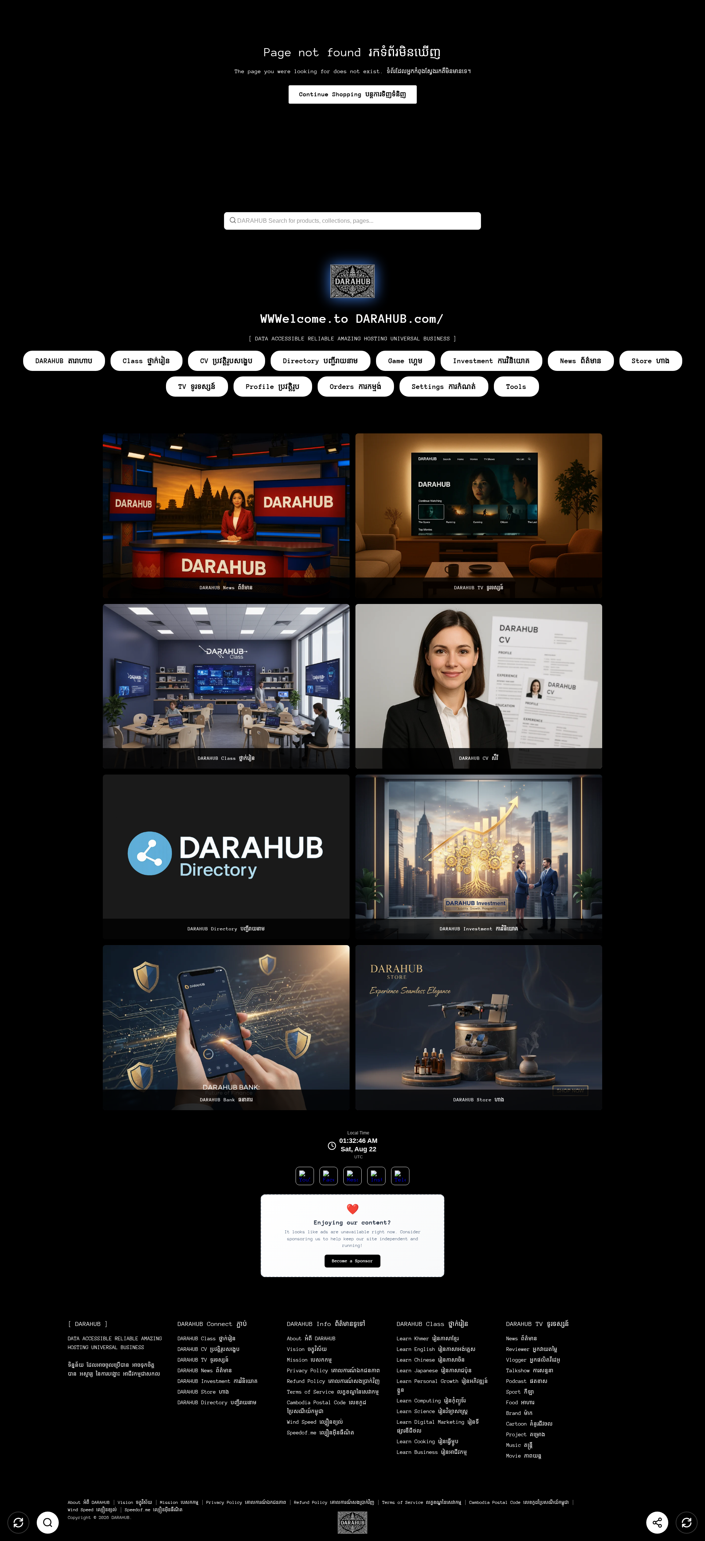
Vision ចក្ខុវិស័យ (307, 1349)
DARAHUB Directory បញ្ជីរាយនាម (217, 1402)
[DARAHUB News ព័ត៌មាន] (226, 515)
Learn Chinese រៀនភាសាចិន (431, 1360)
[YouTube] (305, 1176)
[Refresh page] (687, 1523)
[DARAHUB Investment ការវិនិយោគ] (478, 857)
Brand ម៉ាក (519, 1413)
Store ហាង (651, 361)
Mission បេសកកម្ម (309, 1360)
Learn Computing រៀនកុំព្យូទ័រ (431, 1401)
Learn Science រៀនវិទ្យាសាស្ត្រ (432, 1411)
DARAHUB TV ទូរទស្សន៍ (203, 1360)
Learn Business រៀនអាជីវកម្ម (432, 1452)
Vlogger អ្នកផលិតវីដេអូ (533, 1360)
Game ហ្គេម (405, 361)
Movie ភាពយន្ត (524, 1456)
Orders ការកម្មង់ (356, 386)
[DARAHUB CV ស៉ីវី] (478, 686)
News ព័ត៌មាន (580, 361)
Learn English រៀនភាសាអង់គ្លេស (436, 1349)
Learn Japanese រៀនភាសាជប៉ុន (434, 1370)
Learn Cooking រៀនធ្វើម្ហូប (428, 1441)
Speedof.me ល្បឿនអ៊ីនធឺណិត (320, 1432)
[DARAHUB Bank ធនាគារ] (226, 1027)
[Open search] (48, 1523)
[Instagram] (376, 1176)
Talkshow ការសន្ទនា (529, 1370)
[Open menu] (352, 1523)
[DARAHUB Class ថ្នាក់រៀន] (226, 686)
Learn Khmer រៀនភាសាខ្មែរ (428, 1338)
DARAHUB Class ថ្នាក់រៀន (207, 1338)
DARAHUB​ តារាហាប (64, 361)
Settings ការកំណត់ (444, 386)
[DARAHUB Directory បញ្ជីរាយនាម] (226, 857)
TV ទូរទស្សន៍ (197, 386)
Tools (516, 386)
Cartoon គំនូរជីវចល (529, 1424)
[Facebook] (328, 1176)
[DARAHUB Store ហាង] (478, 1027)
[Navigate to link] (352, 281)
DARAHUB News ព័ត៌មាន (205, 1370)
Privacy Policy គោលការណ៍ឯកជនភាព (333, 1370)
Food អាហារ (520, 1402)
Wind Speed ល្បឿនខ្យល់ (315, 1422)
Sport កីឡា (520, 1392)
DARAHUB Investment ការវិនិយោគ (218, 1381)
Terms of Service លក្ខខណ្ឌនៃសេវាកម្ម (333, 1392)
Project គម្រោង (525, 1434)
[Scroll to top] (18, 1523)
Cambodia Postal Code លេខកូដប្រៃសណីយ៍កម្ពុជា (519, 1502)
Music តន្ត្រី (519, 1445)
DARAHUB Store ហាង (203, 1392)
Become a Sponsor (352, 1260)
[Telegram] (400, 1176)
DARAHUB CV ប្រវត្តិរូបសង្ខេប (209, 1349)
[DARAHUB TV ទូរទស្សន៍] (478, 515)
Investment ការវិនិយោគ (491, 361)
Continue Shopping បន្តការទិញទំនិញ (352, 94)
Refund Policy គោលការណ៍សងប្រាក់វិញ (333, 1381)
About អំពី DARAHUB (311, 1338)
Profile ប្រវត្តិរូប (273, 386)
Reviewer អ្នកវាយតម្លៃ (531, 1349)
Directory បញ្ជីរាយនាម (320, 361)
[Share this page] (657, 1523)
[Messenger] (352, 1176)
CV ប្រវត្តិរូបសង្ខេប (226, 361)
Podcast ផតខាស (526, 1381)
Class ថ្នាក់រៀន (146, 361)
